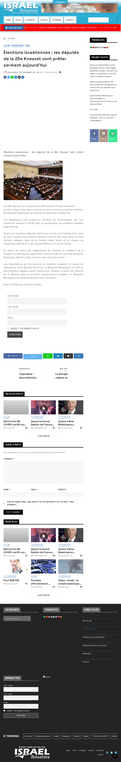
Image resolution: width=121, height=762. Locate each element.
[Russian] (105, 47)
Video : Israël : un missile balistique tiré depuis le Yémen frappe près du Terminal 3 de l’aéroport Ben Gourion (70, 582)
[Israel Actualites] (21, 7)
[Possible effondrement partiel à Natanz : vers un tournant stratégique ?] (43, 566)
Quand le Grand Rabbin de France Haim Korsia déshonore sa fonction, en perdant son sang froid (42, 423)
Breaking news (17, 45)
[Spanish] (107, 47)
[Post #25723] (16, 566)
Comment (9, 459)
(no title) (94, 109)
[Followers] (111, 752)
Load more (43, 436)
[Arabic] (91, 47)
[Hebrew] (100, 47)
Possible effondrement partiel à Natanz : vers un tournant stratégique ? (62, 28)
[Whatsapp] (115, 752)
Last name (12, 307)
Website (62, 489)
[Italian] (103, 47)
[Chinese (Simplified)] (93, 47)
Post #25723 (11, 580)
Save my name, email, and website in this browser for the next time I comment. (41, 503)
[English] (96, 47)
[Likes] (107, 752)
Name (7, 489)
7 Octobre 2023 (37, 417)
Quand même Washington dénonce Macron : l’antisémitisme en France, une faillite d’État (69, 423)
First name (13, 296)
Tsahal (76, 736)
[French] (98, 47)
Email (10, 317)
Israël (27, 45)
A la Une (11, 38)
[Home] (4, 39)
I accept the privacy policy (24, 328)
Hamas (66, 736)
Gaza (86, 736)
